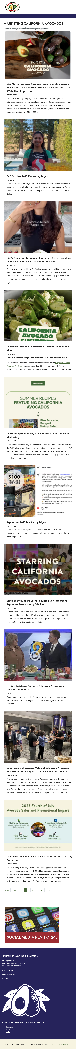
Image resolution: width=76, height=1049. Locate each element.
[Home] (12, 7)
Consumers (10, 1027)
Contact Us (6, 978)
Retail (8, 1032)
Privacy (52, 1044)
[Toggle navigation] (69, 7)
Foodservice (10, 1029)
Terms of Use (63, 1044)
